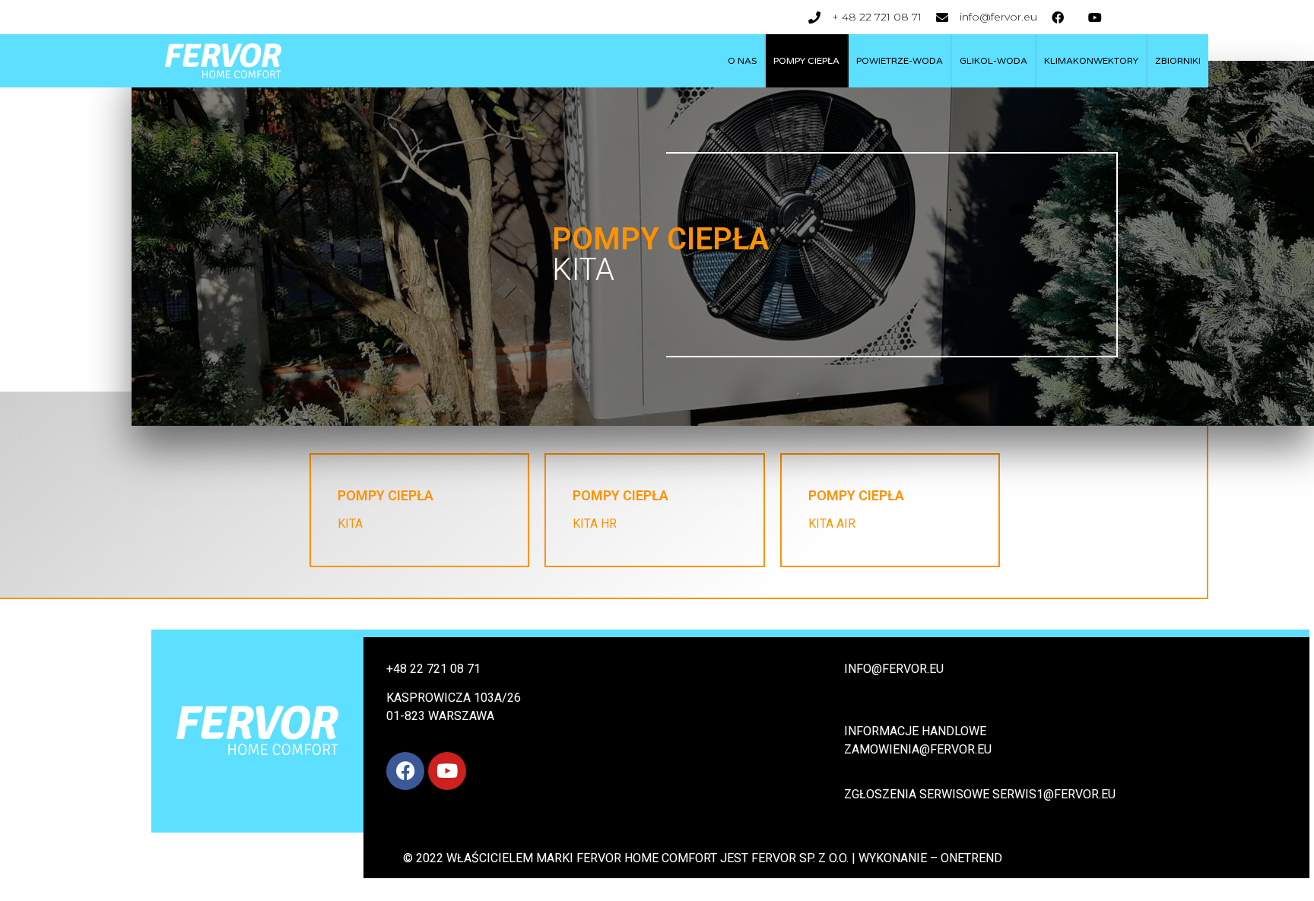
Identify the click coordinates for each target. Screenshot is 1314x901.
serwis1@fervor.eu (1055, 794)
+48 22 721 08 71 (433, 668)
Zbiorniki (1178, 61)
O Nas (742, 61)
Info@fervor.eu (894, 668)
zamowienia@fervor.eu (918, 749)
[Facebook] (405, 771)
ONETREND (971, 858)
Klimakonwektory (1091, 61)
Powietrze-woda (899, 61)
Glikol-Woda (993, 61)
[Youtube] (447, 771)
